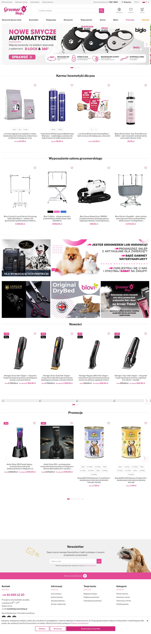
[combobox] (70, 10)
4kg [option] (20, 129)
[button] (136, 2)
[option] (50, 212)
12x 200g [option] (97, 467)
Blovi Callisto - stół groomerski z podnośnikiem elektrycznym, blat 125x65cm (57, 218)
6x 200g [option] (89, 467)
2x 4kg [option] (25, 129)
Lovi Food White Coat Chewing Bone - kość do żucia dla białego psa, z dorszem (94, 135)
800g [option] (98, 470)
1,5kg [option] (14, 129)
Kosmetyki (33, 20)
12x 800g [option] (94, 474)
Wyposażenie (86, 20)
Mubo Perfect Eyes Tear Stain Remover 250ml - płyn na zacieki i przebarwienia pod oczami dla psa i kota (131, 136)
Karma (102, 20)
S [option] (91, 129)
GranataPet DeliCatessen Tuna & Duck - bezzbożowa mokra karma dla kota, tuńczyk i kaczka (94, 480)
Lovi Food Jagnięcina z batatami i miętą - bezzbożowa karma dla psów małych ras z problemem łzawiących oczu (20, 136)
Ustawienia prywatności (93, 601)
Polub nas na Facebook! (73, 576)
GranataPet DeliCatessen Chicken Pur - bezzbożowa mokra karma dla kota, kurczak (131, 480)
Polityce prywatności (79, 623)
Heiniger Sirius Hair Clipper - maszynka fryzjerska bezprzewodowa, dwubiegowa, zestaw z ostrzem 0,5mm (20, 378)
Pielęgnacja (51, 20)
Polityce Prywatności (89, 565)
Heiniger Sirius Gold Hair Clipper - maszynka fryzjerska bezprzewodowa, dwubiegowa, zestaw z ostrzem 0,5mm (57, 378)
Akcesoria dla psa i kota (11, 20)
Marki (115, 20)
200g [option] (82, 467)
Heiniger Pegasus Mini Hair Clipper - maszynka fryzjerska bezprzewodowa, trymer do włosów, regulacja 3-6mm (93, 378)
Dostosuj (58, 629)
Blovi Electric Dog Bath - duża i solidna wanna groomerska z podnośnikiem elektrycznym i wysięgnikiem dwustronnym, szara (131, 218)
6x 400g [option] (82, 470)
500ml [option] (60, 129)
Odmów (42, 629)
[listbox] (20, 130)
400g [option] (104, 467)
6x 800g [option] (104, 470)
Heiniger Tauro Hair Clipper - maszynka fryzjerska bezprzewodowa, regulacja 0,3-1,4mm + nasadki (131, 378)
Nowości (145, 20)
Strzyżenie (68, 20)
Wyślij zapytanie (122, 604)
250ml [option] (53, 129)
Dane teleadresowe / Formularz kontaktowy (18, 613)
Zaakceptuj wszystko (90, 629)
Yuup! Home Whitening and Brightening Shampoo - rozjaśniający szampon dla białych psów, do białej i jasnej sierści (57, 136)
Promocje (130, 20)
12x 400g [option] (91, 470)
